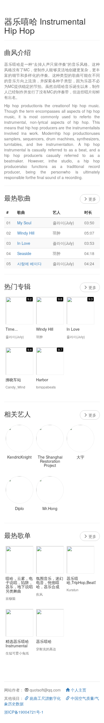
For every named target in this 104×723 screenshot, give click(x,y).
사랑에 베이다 (29, 263)
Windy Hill (25, 233)
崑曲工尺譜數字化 (45, 698)
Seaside (24, 253)
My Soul (24, 222)
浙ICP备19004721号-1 (24, 712)
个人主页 (78, 690)
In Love (23, 243)
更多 (91, 199)
